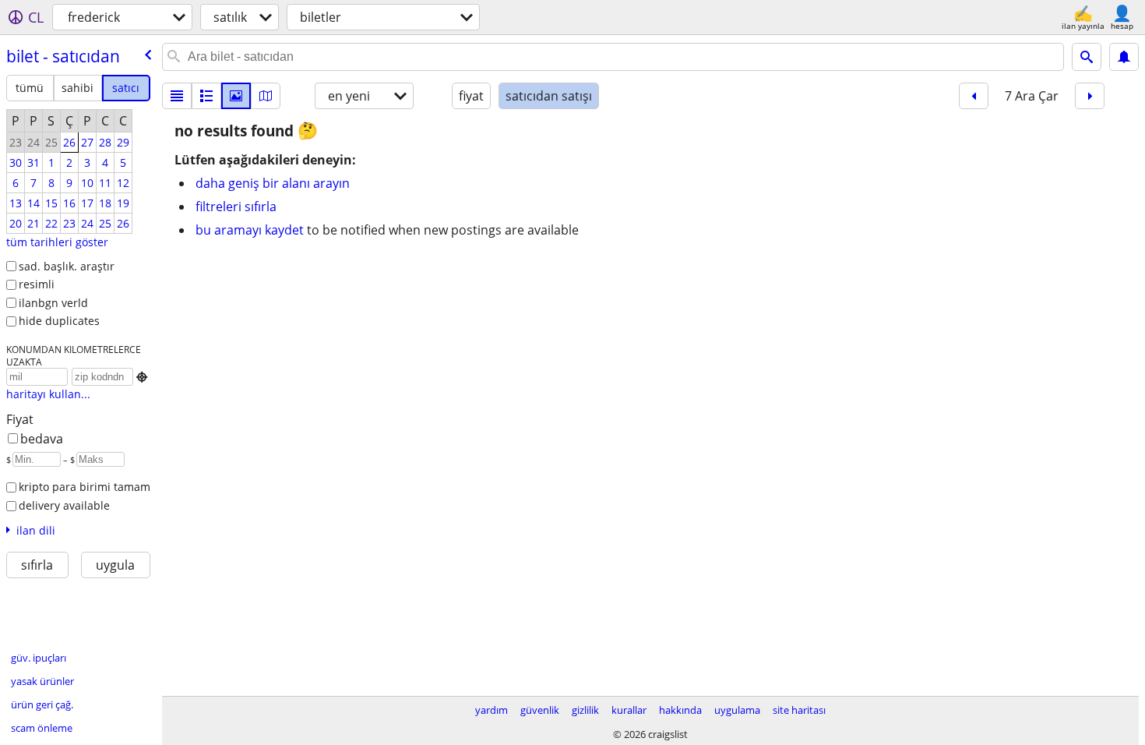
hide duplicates (59, 320)
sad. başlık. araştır (66, 266)
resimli (37, 284)
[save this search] (1124, 57)
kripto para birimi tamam (84, 486)
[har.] (265, 96)
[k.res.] (206, 96)
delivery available (64, 505)
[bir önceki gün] (973, 96)
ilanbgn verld (53, 302)
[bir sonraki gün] (1089, 96)
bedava (41, 438)
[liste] (177, 96)
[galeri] (236, 96)
